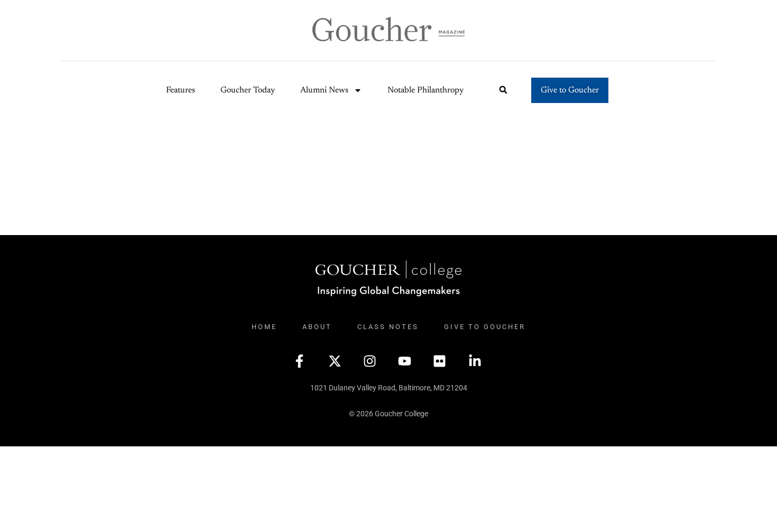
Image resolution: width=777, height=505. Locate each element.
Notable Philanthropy (425, 90)
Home (264, 327)
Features (180, 90)
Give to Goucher (484, 327)
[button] (503, 90)
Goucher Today (247, 90)
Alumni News (324, 90)
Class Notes (388, 327)
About (317, 327)
